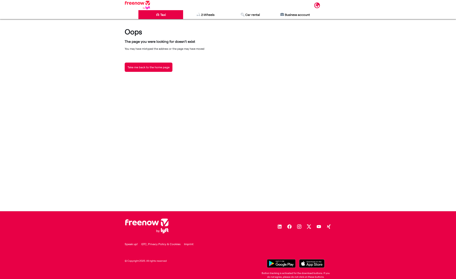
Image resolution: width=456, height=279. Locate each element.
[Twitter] (309, 226)
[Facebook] (289, 226)
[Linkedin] (279, 226)
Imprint (188, 244)
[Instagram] (299, 226)
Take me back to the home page (149, 67)
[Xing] (328, 226)
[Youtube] (319, 226)
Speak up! (131, 244)
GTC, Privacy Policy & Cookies (160, 244)
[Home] (137, 5)
